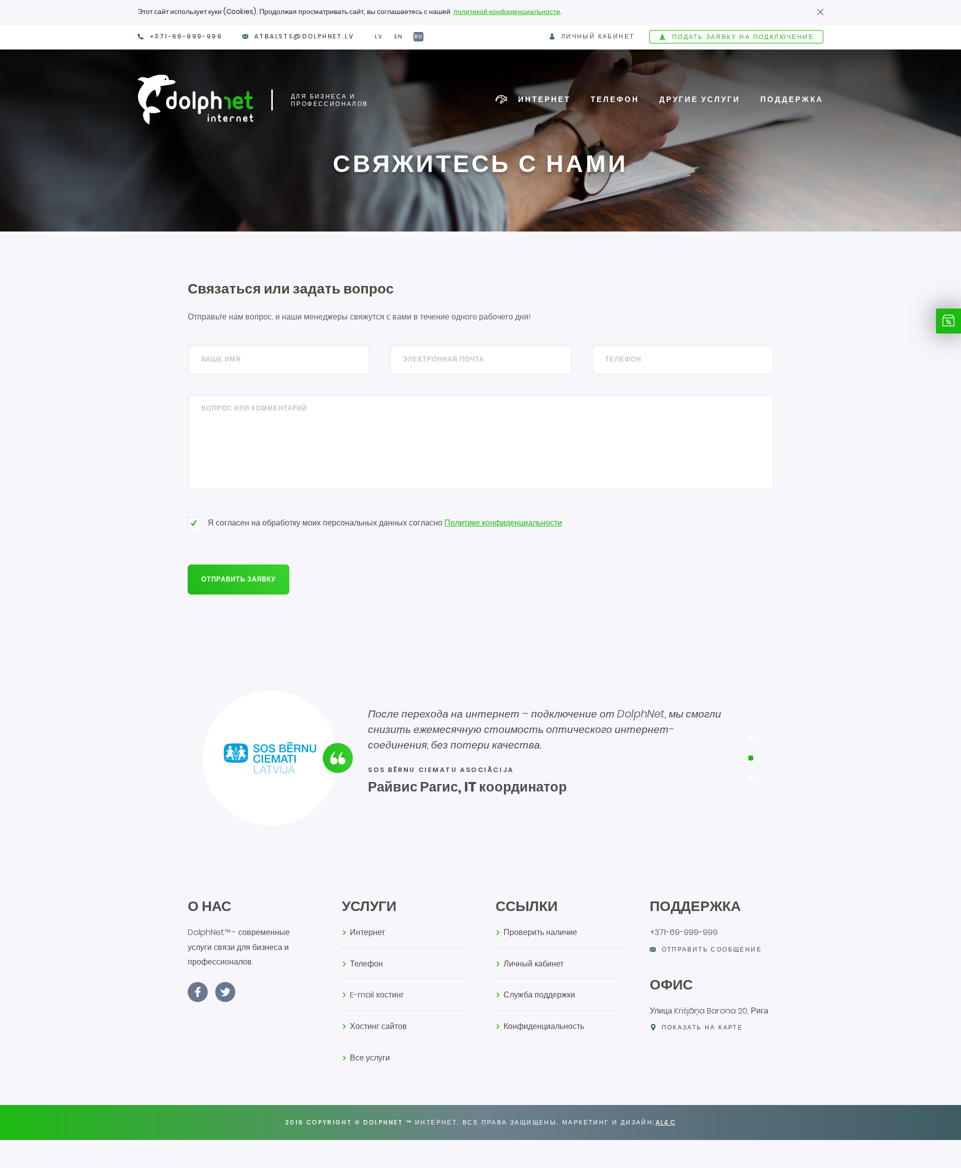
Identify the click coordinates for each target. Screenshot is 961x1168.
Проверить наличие (540, 932)
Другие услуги (699, 99)
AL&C (666, 1122)
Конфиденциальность (544, 1026)
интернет (544, 99)
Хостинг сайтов (378, 1026)
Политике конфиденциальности (503, 522)
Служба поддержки (539, 994)
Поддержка (791, 99)
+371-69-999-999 (186, 36)
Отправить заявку (238, 579)
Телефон (615, 99)
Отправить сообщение (712, 949)
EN (398, 36)
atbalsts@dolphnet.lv (304, 36)
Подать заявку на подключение (743, 36)
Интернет (367, 932)
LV (379, 36)
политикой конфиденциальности (506, 11)
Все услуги (370, 1058)
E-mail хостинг (377, 994)
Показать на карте (702, 1027)
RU (418, 36)
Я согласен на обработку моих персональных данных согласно (385, 522)
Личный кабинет (534, 964)
